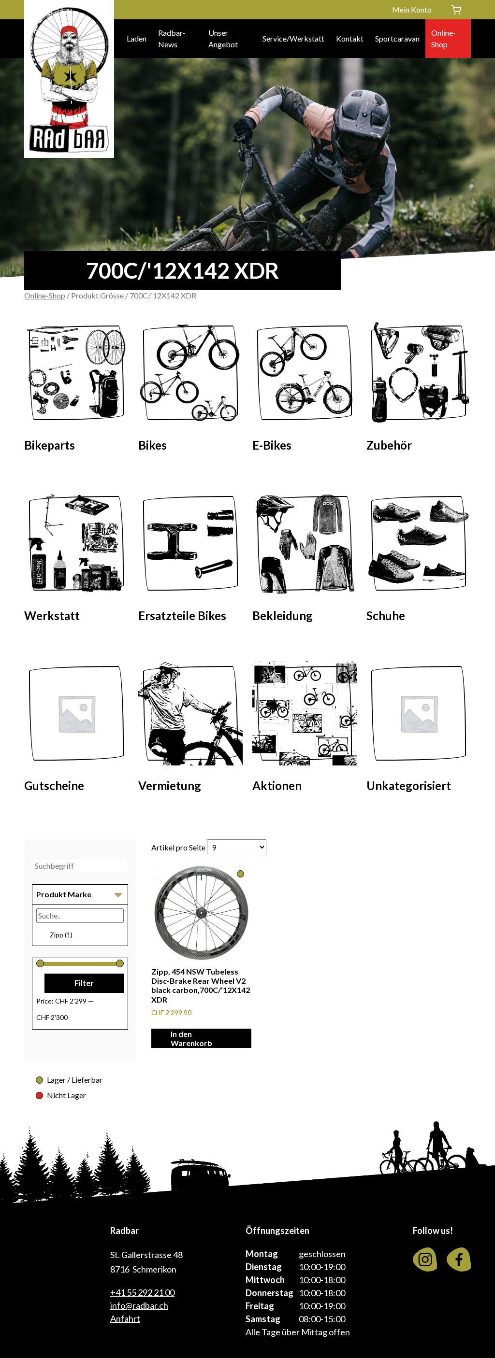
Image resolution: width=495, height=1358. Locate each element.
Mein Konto (412, 9)
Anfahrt (125, 1318)
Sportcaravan (397, 38)
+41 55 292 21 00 (142, 1292)
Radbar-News (172, 38)
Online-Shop (443, 38)
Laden (136, 38)
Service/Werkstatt (293, 38)
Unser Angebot (223, 38)
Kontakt (350, 38)
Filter (84, 983)
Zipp (61, 935)
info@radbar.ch (139, 1305)
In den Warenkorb (191, 1038)
